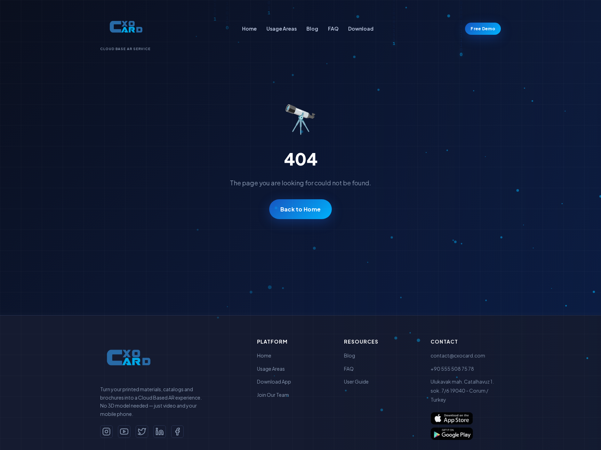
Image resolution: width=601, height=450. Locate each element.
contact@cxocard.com (458, 355)
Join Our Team (273, 395)
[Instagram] (106, 431)
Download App (274, 381)
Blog (312, 28)
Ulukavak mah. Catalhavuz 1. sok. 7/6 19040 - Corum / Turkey (462, 390)
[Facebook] (177, 431)
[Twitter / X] (142, 431)
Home (249, 28)
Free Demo (483, 28)
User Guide (356, 381)
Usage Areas (281, 28)
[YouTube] (124, 431)
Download (361, 28)
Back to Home (300, 209)
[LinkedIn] (159, 431)
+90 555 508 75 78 (452, 368)
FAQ (333, 28)
